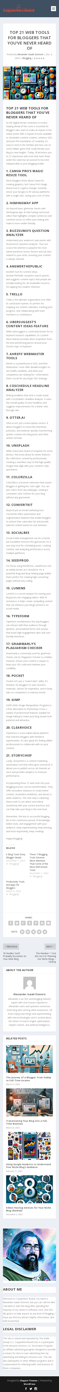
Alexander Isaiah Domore (30, 54)
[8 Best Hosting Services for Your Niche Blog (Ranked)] (29, 1189)
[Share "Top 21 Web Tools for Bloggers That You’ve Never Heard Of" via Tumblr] (29, 923)
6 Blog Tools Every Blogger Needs (15, 856)
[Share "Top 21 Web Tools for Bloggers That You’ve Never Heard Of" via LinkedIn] (42, 923)
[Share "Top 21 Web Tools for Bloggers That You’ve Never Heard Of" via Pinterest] (36, 923)
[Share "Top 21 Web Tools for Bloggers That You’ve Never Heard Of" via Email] (48, 923)
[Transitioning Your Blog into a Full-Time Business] (29, 1102)
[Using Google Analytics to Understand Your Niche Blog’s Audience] (29, 1146)
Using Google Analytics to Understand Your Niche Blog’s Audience (28, 1166)
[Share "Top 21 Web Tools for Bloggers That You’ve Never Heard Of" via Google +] (23, 923)
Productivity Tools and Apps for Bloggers (15, 884)
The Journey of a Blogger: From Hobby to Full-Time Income (28, 1079)
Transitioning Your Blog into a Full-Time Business (27, 1122)
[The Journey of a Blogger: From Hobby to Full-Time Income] (29, 1059)
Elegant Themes (28, 1380)
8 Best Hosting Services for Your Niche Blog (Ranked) (28, 1209)
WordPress (29, 1384)
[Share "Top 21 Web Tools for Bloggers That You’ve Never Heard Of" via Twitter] (17, 923)
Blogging (26, 58)
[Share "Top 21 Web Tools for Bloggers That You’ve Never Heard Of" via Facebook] (11, 923)
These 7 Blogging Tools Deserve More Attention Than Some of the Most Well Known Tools (39, 862)
